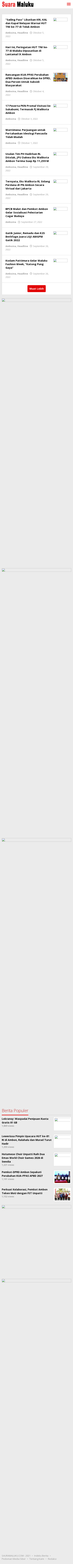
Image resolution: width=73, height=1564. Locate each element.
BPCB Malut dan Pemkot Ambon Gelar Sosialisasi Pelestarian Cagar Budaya (26, 212)
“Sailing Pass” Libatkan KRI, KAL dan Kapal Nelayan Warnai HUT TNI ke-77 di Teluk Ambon (26, 23)
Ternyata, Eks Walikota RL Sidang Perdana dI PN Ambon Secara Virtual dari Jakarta (27, 185)
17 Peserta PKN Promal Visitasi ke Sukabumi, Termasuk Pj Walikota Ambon (27, 109)
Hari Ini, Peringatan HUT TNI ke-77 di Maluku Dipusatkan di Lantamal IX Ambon (26, 50)
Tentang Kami (36, 1558)
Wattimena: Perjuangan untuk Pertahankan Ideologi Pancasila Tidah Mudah (26, 133)
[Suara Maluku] (18, 3)
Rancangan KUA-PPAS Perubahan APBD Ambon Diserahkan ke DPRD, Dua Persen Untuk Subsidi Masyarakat (28, 80)
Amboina (10, 32)
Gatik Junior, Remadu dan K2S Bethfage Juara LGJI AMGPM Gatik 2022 (25, 236)
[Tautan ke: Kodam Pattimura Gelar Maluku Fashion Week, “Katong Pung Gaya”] (60, 262)
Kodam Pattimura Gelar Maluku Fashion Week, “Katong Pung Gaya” (26, 264)
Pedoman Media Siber (14, 1558)
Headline (22, 32)
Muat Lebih (36, 288)
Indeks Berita (41, 1555)
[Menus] (68, 4)
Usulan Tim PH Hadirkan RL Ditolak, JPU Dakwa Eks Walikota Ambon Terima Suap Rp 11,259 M (27, 157)
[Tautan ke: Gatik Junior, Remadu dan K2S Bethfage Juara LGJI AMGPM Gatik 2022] (60, 235)
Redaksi (52, 1558)
